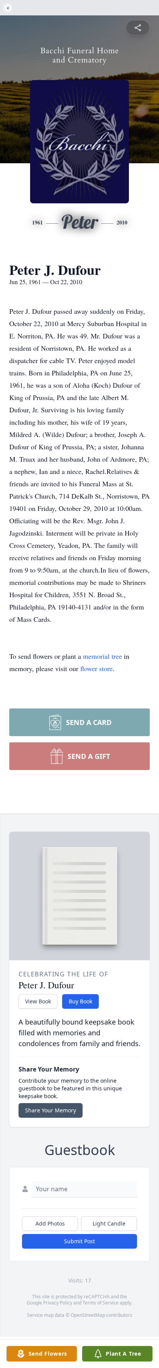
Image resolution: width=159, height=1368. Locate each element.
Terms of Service (100, 1302)
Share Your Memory (50, 1110)
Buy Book (80, 1001)
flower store (96, 668)
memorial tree (102, 656)
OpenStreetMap (88, 1315)
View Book (38, 1001)
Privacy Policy (57, 1302)
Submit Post (79, 1241)
